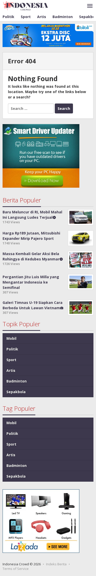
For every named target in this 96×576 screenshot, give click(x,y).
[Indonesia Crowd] (26, 5)
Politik (12, 349)
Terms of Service (16, 568)
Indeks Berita (56, 564)
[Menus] (89, 6)
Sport (11, 359)
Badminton (16, 381)
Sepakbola (16, 391)
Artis (10, 370)
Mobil (11, 338)
